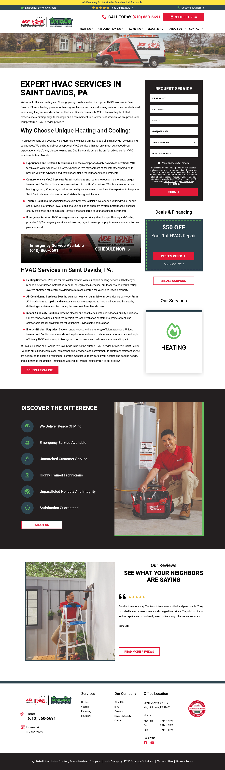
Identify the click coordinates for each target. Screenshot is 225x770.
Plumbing (86, 711)
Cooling (85, 706)
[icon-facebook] (146, 743)
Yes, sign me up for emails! (175, 163)
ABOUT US (42, 525)
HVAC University (122, 716)
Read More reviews (139, 651)
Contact (118, 720)
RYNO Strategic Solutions (138, 761)
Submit (173, 192)
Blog (116, 706)
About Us (119, 702)
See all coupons (173, 280)
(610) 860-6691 (146, 17)
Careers (118, 711)
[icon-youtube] (152, 743)
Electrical (86, 716)
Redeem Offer (171, 256)
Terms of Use (170, 181)
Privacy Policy (186, 181)
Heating (85, 702)
